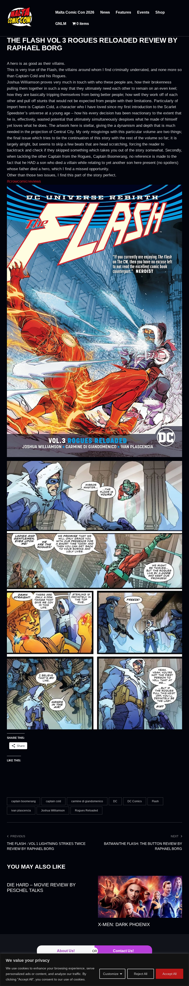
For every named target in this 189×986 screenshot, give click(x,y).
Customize (110, 974)
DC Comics (134, 801)
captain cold (53, 801)
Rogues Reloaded (86, 810)
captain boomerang (23, 801)
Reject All (140, 974)
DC (115, 801)
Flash (155, 801)
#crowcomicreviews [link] (24, 181)
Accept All (169, 974)
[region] (94, 969)
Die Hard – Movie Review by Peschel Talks (41, 887)
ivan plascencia (21, 810)
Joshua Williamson (53, 810)
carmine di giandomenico (87, 801)
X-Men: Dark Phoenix (124, 924)
